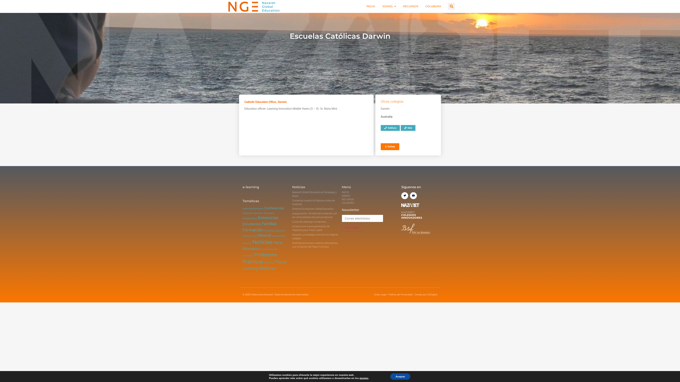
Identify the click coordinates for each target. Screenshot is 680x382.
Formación (253, 229)
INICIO (370, 6)
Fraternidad (269, 231)
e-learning (251, 187)
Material (264, 235)
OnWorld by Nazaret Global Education (313, 208)
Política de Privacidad (400, 294)
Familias (269, 223)
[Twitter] (404, 195)
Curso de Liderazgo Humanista (309, 221)
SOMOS (387, 6)
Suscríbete (352, 227)
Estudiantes (252, 224)
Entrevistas (268, 217)
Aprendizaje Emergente (253, 208)
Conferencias (274, 208)
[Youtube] (413, 195)
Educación (258, 213)
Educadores (269, 213)
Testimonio (269, 263)
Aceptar (400, 376)
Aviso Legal (380, 294)
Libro (254, 236)
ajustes (363, 378)
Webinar (267, 268)
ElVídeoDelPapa (250, 218)
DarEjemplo (248, 213)
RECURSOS (410, 6)
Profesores (265, 254)
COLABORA (433, 6)
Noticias (262, 242)
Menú (346, 187)
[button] (451, 6)
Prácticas (253, 261)
